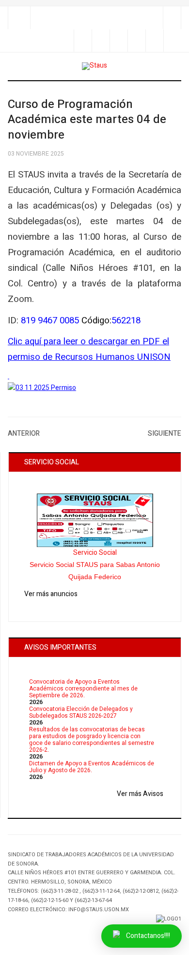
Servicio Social (95, 553)
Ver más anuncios (51, 594)
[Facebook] (101, 40)
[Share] (83, 40)
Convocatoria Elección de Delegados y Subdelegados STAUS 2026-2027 (81, 712)
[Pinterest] (172, 40)
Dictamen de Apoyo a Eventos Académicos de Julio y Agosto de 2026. (91, 767)
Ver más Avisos (140, 794)
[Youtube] (154, 40)
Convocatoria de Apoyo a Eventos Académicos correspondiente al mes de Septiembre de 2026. (83, 688)
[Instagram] (136, 40)
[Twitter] (118, 40)
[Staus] (94, 66)
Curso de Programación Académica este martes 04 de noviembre (87, 120)
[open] (19, 17)
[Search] (172, 17)
